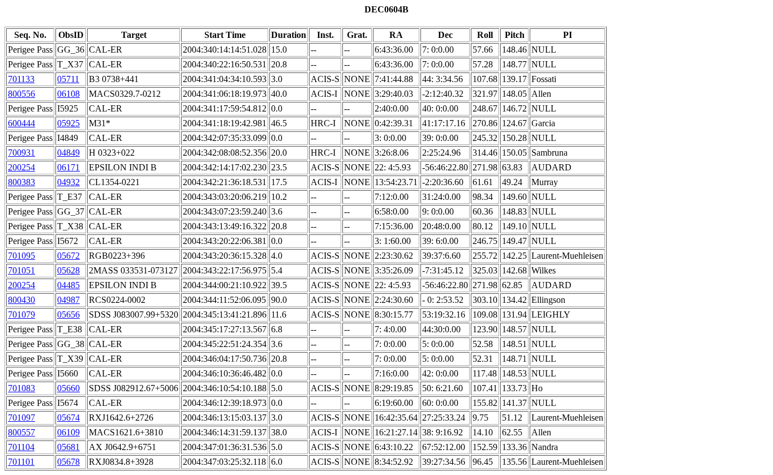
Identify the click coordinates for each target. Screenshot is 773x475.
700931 (21, 152)
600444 (21, 123)
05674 (68, 417)
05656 (68, 314)
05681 (68, 447)
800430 (21, 300)
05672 (68, 255)
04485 (68, 285)
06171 (68, 167)
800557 (21, 432)
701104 (21, 447)
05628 (68, 270)
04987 (68, 300)
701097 (21, 417)
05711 (68, 79)
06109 (68, 432)
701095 (21, 255)
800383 (21, 182)
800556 (21, 94)
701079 (21, 314)
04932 (68, 182)
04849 (68, 152)
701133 (21, 79)
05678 (68, 462)
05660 (68, 388)
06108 (68, 94)
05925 (68, 123)
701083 (21, 388)
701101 (21, 462)
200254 (21, 167)
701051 (21, 270)
